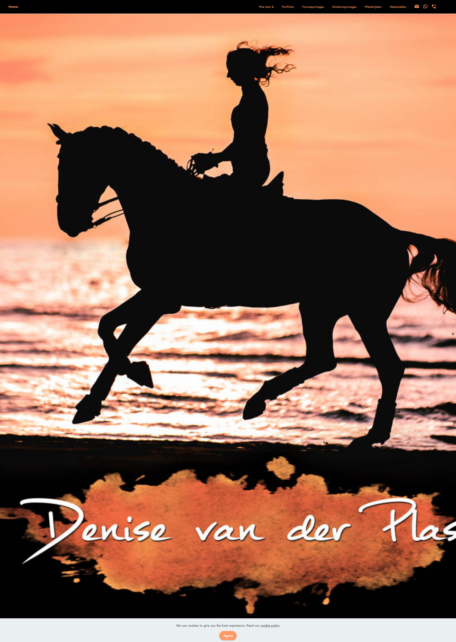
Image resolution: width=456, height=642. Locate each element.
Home (13, 6)
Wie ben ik (266, 6)
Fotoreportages (313, 6)
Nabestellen (398, 6)
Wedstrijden (373, 6)
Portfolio (288, 6)
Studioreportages (344, 6)
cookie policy (270, 625)
